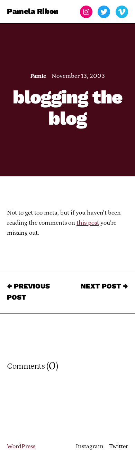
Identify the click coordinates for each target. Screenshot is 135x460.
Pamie (38, 76)
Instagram (90, 446)
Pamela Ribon (32, 11)
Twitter (118, 446)
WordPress (21, 446)
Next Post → (104, 286)
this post (87, 222)
